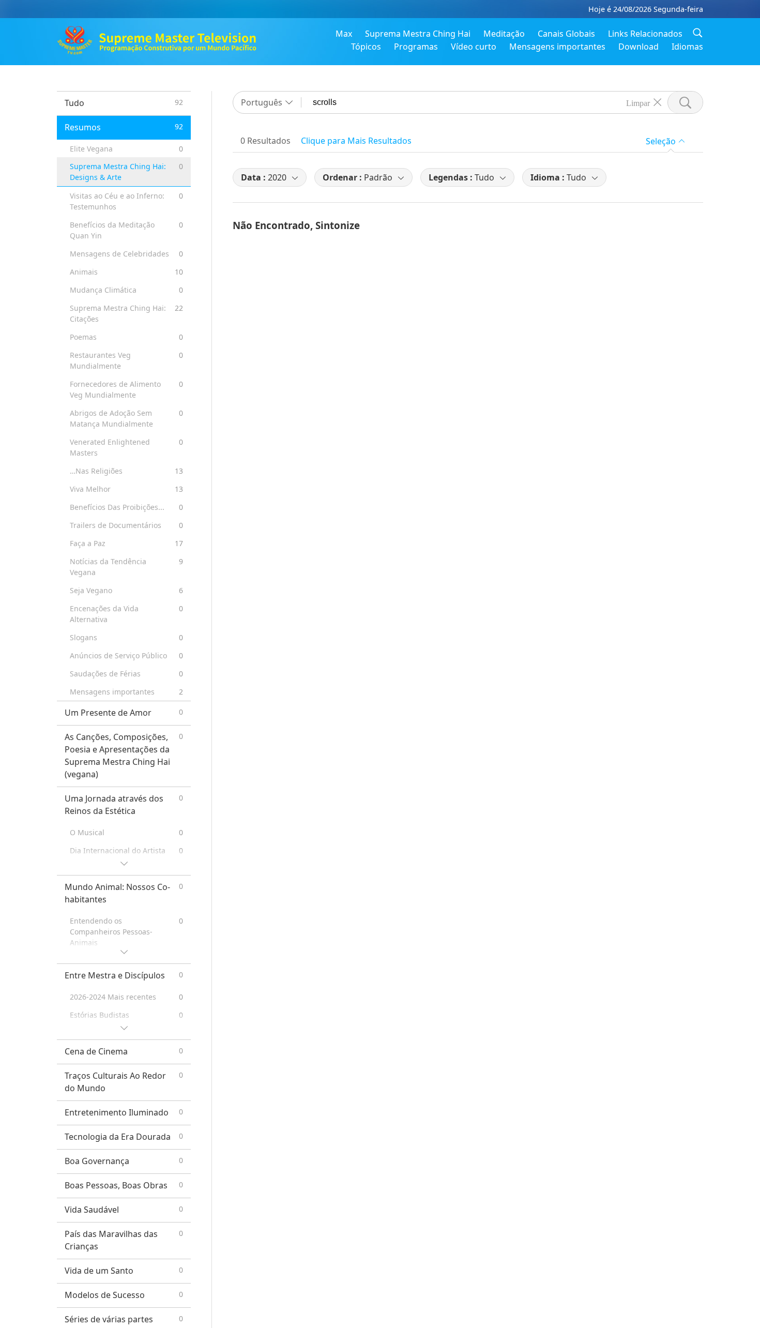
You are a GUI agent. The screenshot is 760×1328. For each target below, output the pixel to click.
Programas (416, 46)
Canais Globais (566, 33)
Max (344, 33)
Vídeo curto (473, 46)
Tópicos (366, 46)
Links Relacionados (645, 33)
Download (638, 46)
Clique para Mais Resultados (356, 140)
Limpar (638, 102)
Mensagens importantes (557, 46)
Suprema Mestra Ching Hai (417, 33)
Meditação (504, 33)
